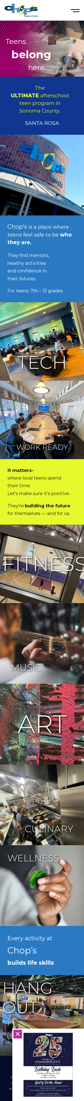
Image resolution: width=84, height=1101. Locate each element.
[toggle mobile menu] (75, 10)
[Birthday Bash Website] (48, 1065)
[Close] (17, 1034)
